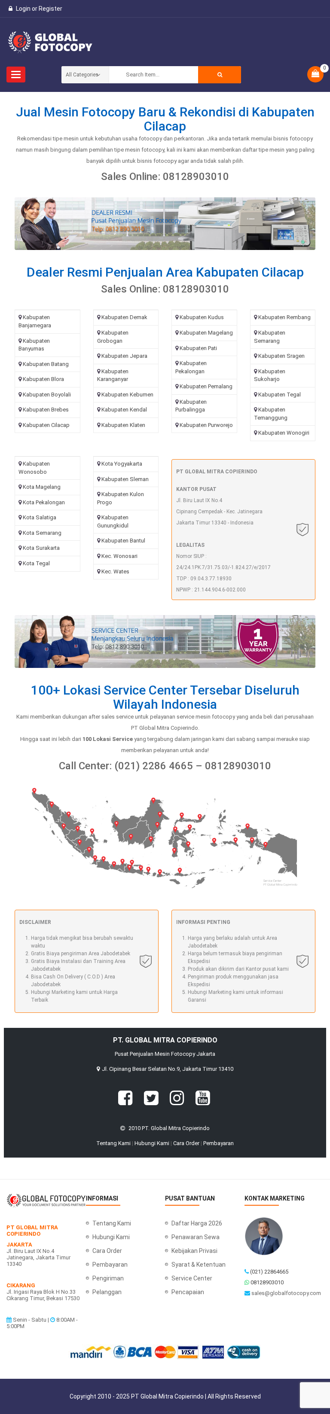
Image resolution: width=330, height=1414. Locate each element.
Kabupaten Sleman (125, 479)
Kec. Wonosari (119, 556)
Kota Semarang (42, 533)
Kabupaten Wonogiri (283, 433)
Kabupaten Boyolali (47, 394)
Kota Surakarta (41, 548)
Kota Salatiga (39, 517)
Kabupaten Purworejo (206, 425)
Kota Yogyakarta (121, 463)
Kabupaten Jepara (124, 356)
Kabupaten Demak (124, 317)
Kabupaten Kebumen (127, 394)
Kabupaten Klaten (123, 425)
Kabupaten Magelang (206, 332)
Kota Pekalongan (44, 502)
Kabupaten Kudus (202, 317)
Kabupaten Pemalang (206, 386)
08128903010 (267, 1282)
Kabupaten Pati (198, 348)
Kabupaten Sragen (281, 356)
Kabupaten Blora (43, 379)
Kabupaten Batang (46, 364)
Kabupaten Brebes (46, 409)
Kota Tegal (36, 563)
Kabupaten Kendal (124, 409)
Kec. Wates (115, 571)
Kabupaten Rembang (284, 317)
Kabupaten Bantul (123, 540)
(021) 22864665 (269, 1271)
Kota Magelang (42, 487)
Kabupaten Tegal (279, 394)
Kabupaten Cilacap (46, 425)
